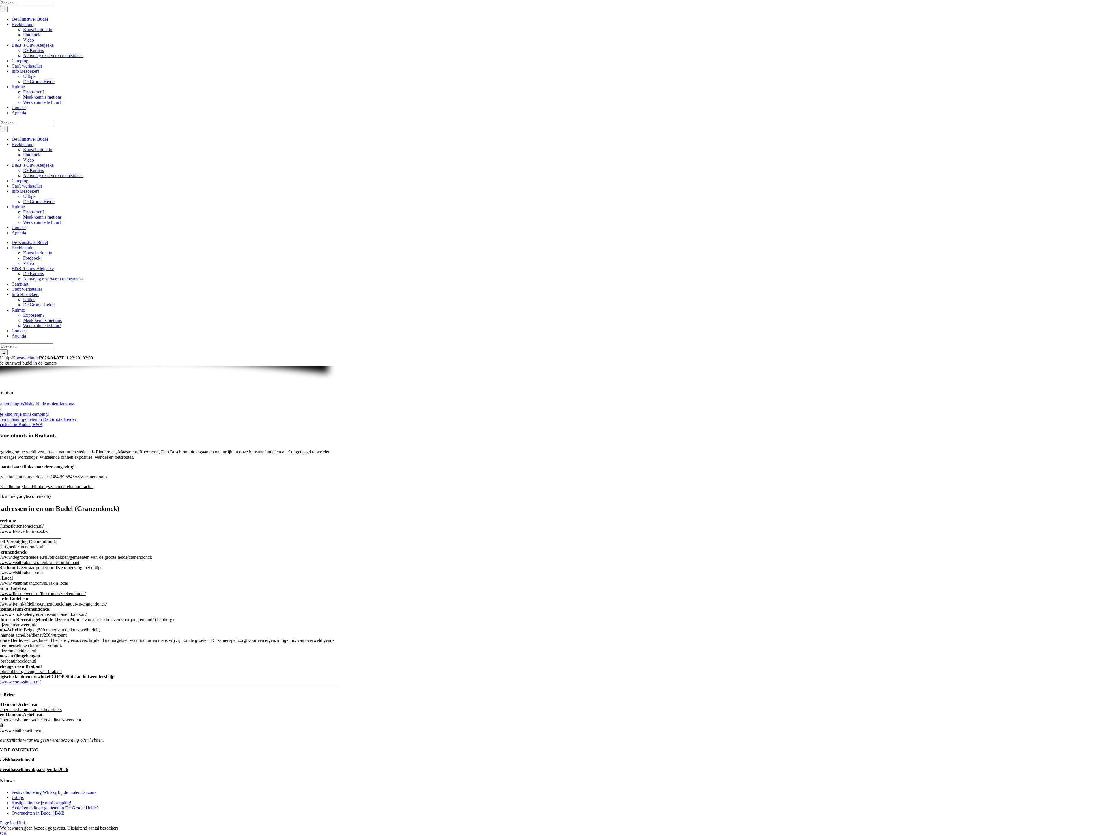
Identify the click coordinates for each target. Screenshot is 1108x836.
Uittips (18, 797)
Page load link (13, 822)
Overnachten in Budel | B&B (38, 813)
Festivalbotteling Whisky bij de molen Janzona (54, 792)
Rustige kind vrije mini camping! (41, 802)
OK (3, 833)
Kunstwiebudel (26, 357)
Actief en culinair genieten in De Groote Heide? (55, 807)
